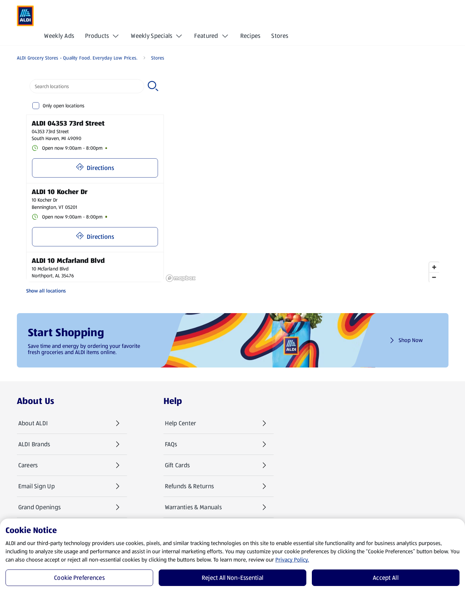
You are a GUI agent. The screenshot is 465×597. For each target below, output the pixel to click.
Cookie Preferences (79, 577)
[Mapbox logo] (181, 278)
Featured (206, 35)
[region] (302, 179)
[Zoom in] (434, 267)
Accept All (386, 577)
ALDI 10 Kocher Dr (59, 191)
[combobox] (87, 86)
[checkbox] (36, 105)
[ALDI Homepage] (25, 16)
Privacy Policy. (292, 560)
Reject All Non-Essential (232, 577)
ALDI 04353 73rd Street (68, 123)
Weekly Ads (59, 35)
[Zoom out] (434, 277)
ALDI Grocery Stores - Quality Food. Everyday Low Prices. (77, 57)
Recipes (250, 35)
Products (97, 35)
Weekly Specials (151, 35)
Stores (279, 35)
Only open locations (63, 105)
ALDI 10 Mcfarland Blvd (68, 260)
